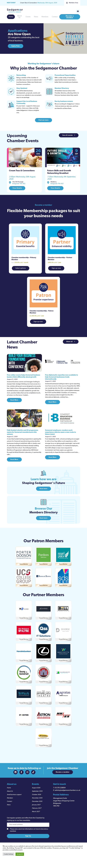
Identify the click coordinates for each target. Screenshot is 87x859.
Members (44, 17)
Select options (20, 268)
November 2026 (37, 798)
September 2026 (37, 791)
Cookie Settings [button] (8, 854)
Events (28, 17)
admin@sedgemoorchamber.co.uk (67, 790)
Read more (43, 488)
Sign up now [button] (56, 268)
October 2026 (36, 794)
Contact (55, 17)
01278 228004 (60, 788)
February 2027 (36, 808)
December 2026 (37, 801)
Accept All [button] (20, 854)
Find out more (44, 120)
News (36, 17)
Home (11, 17)
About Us (19, 16)
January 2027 (36, 804)
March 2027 (36, 811)
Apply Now (15, 46)
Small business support (14, 794)
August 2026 (36, 788)
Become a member (70, 16)
